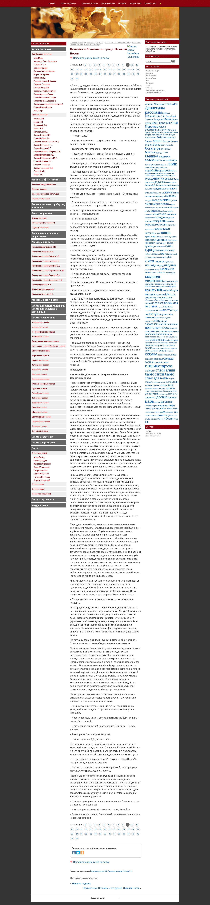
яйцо (176, 419)
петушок (163, 314)
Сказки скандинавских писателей (48, 104)
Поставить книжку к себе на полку (91, 58)
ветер (165, 160)
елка (147, 192)
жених (176, 192)
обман (156, 300)
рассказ (148, 337)
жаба (152, 192)
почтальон (172, 324)
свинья (149, 345)
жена (168, 192)
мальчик (167, 269)
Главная (52, 3)
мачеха (161, 272)
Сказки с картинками (68, 3)
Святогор (165, 129)
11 (132, 65)
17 (91, 69)
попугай (163, 321)
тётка (164, 391)
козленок (171, 214)
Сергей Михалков (41, 473)
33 (96, 74)
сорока (165, 362)
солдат (168, 358)
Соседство (150, 83)
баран (148, 141)
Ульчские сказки (39, 407)
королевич (172, 225)
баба (147, 138)
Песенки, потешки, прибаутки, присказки (48, 206)
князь (158, 210)
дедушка (159, 181)
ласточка (169, 250)
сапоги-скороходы (160, 343)
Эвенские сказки (39, 426)
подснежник (149, 321)
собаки (161, 354)
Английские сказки (40, 336)
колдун (160, 217)
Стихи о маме (38, 489)
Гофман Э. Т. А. (40, 64)
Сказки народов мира (43, 317)
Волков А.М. (39, 118)
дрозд (170, 185)
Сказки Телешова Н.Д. (43, 168)
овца (176, 300)
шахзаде (169, 412)
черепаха (163, 405)
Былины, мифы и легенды (45, 179)
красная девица (156, 239)
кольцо (148, 221)
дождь (148, 185)
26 (133, 69)
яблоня (168, 418)
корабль (170, 221)
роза (168, 337)
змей (148, 204)
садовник (148, 343)
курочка (160, 250)
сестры (164, 345)
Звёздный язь (151, 78)
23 (119, 69)
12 (137, 65)
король (159, 229)
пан (156, 310)
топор (155, 389)
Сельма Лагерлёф (41, 87)
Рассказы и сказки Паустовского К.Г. (48, 270)
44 (77, 79)
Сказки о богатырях (41, 198)
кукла (156, 246)
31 (86, 74)
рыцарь (174, 340)
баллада (171, 137)
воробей (151, 170)
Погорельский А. (41, 132)
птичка (162, 331)
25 (129, 69)
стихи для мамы (156, 378)
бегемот (175, 141)
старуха (165, 366)
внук (146, 165)
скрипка (174, 348)
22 (114, 69)
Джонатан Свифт (39, 218)
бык (166, 152)
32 (91, 74)
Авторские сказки (41, 49)
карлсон (159, 207)
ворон (160, 170)
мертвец (174, 281)
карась (153, 208)
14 (77, 69)
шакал (163, 408)
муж (148, 290)
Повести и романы (41, 213)
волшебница (161, 167)
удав (169, 391)
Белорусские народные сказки (45, 341)
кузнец (149, 246)
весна (159, 160)
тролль (170, 388)
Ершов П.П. (38, 122)
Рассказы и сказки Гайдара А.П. (46, 256)
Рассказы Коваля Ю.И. (42, 284)
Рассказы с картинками (44, 299)
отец (175, 302)
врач (175, 171)
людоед (160, 266)
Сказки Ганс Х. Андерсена (45, 101)
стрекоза (156, 382)
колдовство (150, 218)
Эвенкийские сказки (41, 421)
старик (151, 366)
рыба (153, 339)
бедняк (148, 145)
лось (171, 262)
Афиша (148, 431)
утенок (148, 394)
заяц (167, 199)
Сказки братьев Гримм (43, 94)
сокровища (157, 358)
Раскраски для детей (153, 433)
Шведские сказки (39, 412)
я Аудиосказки (39, 505)
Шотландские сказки (41, 417)
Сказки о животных (42, 436)
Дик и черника (151, 76)
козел (162, 214)
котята (157, 233)
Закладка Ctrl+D (150, 3)
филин (175, 394)
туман (147, 391)
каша (169, 207)
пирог (157, 318)
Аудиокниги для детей (90, 3)
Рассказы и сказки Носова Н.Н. (45, 261)
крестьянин (172, 240)
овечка (171, 300)
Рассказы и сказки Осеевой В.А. (46, 266)
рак (171, 334)
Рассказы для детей (42, 242)
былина (151, 156)
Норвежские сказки (40, 379)
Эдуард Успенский (40, 227)
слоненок (154, 351)
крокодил (150, 243)
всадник (148, 173)
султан (162, 382)
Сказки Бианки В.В (42, 138)
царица (172, 397)
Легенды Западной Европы (44, 184)
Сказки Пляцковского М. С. (45, 158)
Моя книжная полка (108, 3)
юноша (154, 419)
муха (175, 290)
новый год (157, 298)
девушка (170, 178)
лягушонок (149, 270)
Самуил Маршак (41, 470)
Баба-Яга (171, 104)
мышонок (160, 294)
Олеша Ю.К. (38, 128)
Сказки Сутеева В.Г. (42, 164)
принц (149, 327)
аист (160, 134)
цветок (157, 402)
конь (163, 221)
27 (138, 69)
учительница (163, 394)
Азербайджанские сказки (43, 332)
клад (151, 210)
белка (156, 144)
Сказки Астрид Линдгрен (45, 91)
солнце (149, 361)
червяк (155, 406)
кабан (147, 208)
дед (177, 179)
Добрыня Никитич (155, 116)
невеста (148, 298)
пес (147, 314)
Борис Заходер (40, 460)
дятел (166, 188)
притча (174, 328)
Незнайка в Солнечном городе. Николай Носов (98, 51)
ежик (173, 188)
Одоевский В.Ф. (40, 125)
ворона (169, 170)
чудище (148, 409)
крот (164, 243)
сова (173, 354)
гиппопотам (164, 173)
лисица (159, 261)
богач (164, 148)
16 (86, 69)
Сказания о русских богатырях (45, 194)
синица (172, 345)
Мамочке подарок (81, 883)
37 (114, 74)
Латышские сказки (40, 365)
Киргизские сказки (40, 360)
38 (119, 74)
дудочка (151, 189)
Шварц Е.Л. (38, 174)
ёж (146, 421)
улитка (173, 391)
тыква (152, 391)
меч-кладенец (157, 284)
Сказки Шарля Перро (43, 107)
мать (154, 273)
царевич (149, 397)
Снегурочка (156, 132)
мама (148, 272)
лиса (149, 261)
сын (176, 381)
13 (72, 69)
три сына (161, 389)
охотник (151, 306)
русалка (173, 337)
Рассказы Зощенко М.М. (43, 251)
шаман (169, 409)
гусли (172, 175)
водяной (159, 165)
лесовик (151, 257)
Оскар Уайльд (40, 78)
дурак (159, 188)
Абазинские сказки (40, 322)
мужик (157, 290)
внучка (152, 164)
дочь (155, 185)
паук (175, 310)
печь (170, 314)
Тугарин (148, 135)
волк (172, 164)
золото (164, 203)
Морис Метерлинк (41, 74)
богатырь (153, 148)
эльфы (147, 419)
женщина (149, 196)
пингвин (150, 317)
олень (148, 303)
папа (161, 310)
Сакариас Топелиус (42, 84)
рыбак (161, 339)
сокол (148, 359)
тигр (170, 385)
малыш (157, 270)
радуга (176, 331)
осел (161, 302)
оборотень (163, 300)
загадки (157, 200)
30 (81, 74)
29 (77, 74)
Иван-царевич (161, 122)
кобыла (164, 211)
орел (154, 302)
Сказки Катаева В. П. (43, 145)
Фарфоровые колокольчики (155, 90)
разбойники (163, 334)
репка (163, 337)
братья (150, 152)
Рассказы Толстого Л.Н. (42, 294)
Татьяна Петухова (42, 477)
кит (146, 211)
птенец (147, 331)
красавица (152, 236)
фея (170, 394)
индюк (172, 204)
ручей (147, 340)
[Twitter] (78, 852)
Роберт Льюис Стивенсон (43, 222)
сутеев (169, 382)
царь (149, 401)
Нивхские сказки (39, 374)
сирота (148, 348)
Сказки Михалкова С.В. (44, 155)
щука (168, 415)
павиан (160, 307)
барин (157, 141)
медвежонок (154, 281)
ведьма (164, 156)
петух (153, 314)
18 (96, 69)
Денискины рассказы (155, 110)
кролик (159, 243)
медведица (170, 273)
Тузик (148, 85)
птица (154, 331)
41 (133, 74)
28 (72, 74)
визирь (172, 160)
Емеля (168, 116)
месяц (147, 284)
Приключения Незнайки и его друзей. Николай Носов (111, 888)
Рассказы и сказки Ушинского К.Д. (47, 280)
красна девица (170, 237)
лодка (166, 262)
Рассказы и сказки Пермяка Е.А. (46, 275)
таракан (148, 385)
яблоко (160, 419)
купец (169, 246)
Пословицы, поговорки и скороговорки (44, 235)
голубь (147, 176)
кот (167, 228)
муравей (167, 290)
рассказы (156, 337)
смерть (162, 350)
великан (150, 160)
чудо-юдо (155, 409)
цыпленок (166, 401)
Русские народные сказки (43, 384)
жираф (157, 196)
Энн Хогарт (38, 110)
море (155, 286)
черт (172, 405)
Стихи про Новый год (41, 493)
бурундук (159, 153)
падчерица (149, 311)
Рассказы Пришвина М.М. (43, 289)
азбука (155, 135)
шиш (176, 412)
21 (110, 69)
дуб (146, 189)
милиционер (170, 284)
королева (161, 224)
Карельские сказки (40, 355)
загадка (148, 201)
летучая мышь (161, 257)
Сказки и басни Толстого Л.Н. (46, 141)
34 (100, 74)
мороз (160, 286)
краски (161, 237)
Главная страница (77, 43)
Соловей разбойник (169, 132)
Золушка (158, 119)
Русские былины (39, 189)
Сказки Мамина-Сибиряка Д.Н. (47, 151)
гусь (148, 178)
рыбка (167, 340)
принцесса (163, 327)
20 (105, 69)
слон (147, 350)
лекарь (168, 254)
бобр (171, 145)
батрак (166, 141)
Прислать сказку (135, 3)
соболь (168, 355)
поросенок (151, 323)
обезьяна (166, 297)
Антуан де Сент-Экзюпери (45, 61)
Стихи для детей (39, 453)
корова (150, 224)
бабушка (161, 137)
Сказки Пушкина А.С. (43, 161)
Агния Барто (39, 457)
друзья (176, 185)
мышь (170, 294)
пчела (169, 331)
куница (162, 247)
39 (124, 74)
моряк (165, 286)
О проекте (122, 3)
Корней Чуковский (41, 467)
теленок (156, 385)
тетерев (163, 385)
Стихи (34, 448)
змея (155, 203)
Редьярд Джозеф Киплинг (45, 81)
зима (174, 200)
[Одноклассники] (82, 852)
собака (151, 354)
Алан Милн (38, 58)
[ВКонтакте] (74, 852)
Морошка (149, 88)
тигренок (148, 389)
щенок (161, 415)
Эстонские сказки (40, 431)
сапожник (173, 343)
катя (164, 208)
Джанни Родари (40, 68)
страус (148, 382)
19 (100, 69)
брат (169, 149)
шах (163, 411)
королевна (149, 229)
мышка (150, 294)
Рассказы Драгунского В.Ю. (44, 247)
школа (147, 416)
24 (124, 69)
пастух (168, 310)
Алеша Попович (154, 104)
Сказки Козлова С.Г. (42, 148)
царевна (161, 397)
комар (156, 221)
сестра (157, 345)
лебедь (155, 254)
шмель (153, 416)
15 (81, 69)
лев (161, 253)
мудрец (172, 286)
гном (171, 173)
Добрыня (166, 113)
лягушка (170, 265)
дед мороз (149, 182)
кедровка (176, 207)
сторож (171, 379)
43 (72, 79)
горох (153, 175)
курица (150, 250)
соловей (158, 362)
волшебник (150, 167)
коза (155, 214)
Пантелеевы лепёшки (153, 93)
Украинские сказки (40, 402)
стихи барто (164, 374)
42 (138, 74)
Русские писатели (40, 114)
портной (162, 324)
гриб (158, 175)
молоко (149, 286)
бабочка (152, 138)
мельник (166, 281)
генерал (155, 173)
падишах (168, 306)
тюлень (158, 391)
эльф (174, 416)
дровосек (162, 185)
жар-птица (159, 193)
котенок (149, 233)
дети (174, 182)
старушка (150, 370)
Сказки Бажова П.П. (42, 135)
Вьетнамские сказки (41, 350)
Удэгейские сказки (40, 393)
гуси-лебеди (165, 176)
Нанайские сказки (40, 369)
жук (163, 196)
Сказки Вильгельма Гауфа (45, 97)
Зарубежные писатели (42, 54)
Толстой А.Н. (39, 171)
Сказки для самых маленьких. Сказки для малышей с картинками (48, 308)
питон (162, 318)
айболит (166, 135)
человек (148, 406)
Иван (167, 119)
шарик (156, 412)
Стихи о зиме (38, 484)
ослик (168, 302)
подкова (168, 318)
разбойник (151, 334)
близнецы (165, 145)
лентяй (174, 254)
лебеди (148, 254)
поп (156, 320)
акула (172, 135)
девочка (157, 178)
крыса (170, 243)
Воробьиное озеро (152, 71)
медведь (153, 276)
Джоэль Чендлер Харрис (44, 71)
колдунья (169, 217)
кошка (165, 233)
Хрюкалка (149, 73)
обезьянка (149, 300)
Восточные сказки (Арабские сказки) (48, 346)
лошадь (150, 265)
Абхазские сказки (40, 327)
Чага (147, 80)
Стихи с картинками (42, 499)
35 (105, 74)
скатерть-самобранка (161, 348)
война (166, 165)
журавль (170, 195)
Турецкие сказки (39, 388)
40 (129, 74)
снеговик (170, 351)
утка (155, 393)
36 (110, 74)
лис (169, 257)
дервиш (168, 182)
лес (146, 257)
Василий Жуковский (42, 464)
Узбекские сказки (40, 398)
